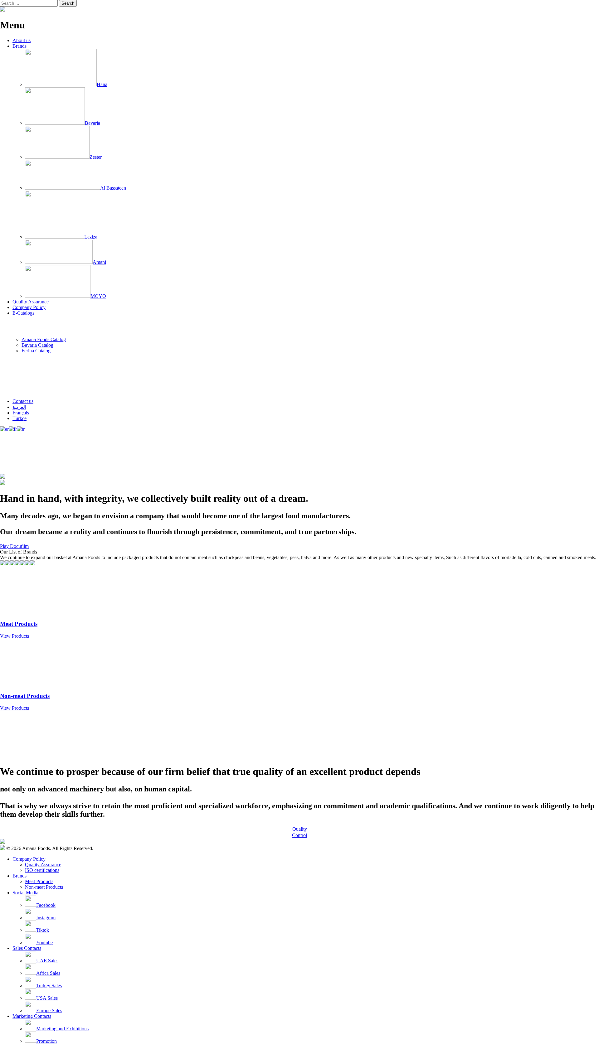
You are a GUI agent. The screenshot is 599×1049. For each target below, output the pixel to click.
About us (21, 40)
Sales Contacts (26, 948)
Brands (19, 46)
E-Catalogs (23, 313)
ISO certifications (42, 870)
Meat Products (39, 881)
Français (20, 412)
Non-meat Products (44, 887)
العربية (19, 407)
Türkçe (19, 418)
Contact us (22, 401)
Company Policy (29, 307)
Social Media (25, 892)
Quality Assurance (30, 301)
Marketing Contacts (31, 1016)
